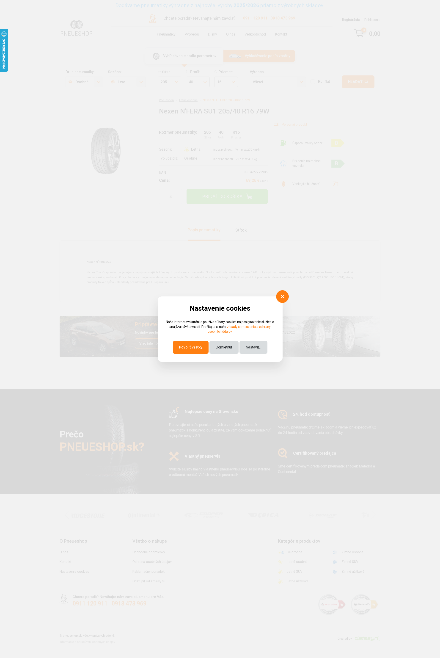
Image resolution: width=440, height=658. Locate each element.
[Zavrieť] (282, 296)
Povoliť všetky (190, 347)
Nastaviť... (253, 347)
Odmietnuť (224, 347)
